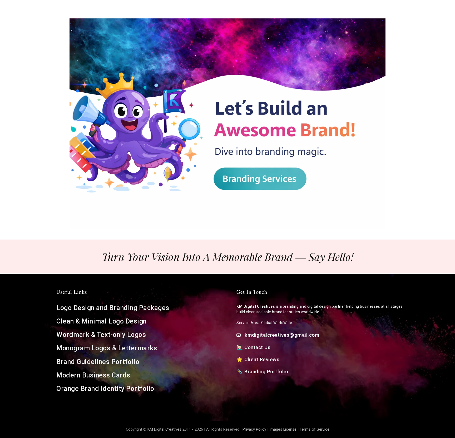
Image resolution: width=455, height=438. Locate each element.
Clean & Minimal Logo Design (101, 321)
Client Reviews (262, 359)
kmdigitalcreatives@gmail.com (282, 335)
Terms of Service (314, 429)
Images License (282, 429)
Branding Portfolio (267, 372)
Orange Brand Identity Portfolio (106, 388)
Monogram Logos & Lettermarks (107, 348)
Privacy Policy (254, 429)
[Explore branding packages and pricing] (227, 123)
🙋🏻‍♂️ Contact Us (254, 347)
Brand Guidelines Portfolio (97, 362)
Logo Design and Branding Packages (112, 308)
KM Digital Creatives (164, 429)
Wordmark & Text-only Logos (101, 335)
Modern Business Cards (93, 375)
